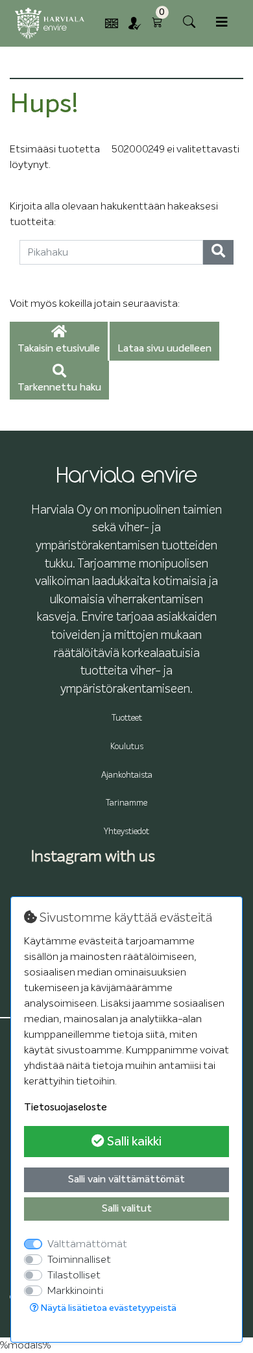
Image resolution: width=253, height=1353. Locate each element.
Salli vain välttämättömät (126, 1180)
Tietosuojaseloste (65, 1108)
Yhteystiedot (126, 832)
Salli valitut (127, 1209)
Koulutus (126, 747)
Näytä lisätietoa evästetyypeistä (107, 1308)
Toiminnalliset (79, 1259)
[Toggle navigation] (222, 22)
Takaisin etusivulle (59, 349)
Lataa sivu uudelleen (164, 349)
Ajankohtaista (126, 775)
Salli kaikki (133, 1141)
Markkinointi (75, 1291)
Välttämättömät (87, 1244)
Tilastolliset (74, 1275)
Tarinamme (126, 803)
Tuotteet (127, 718)
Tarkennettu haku (59, 388)
